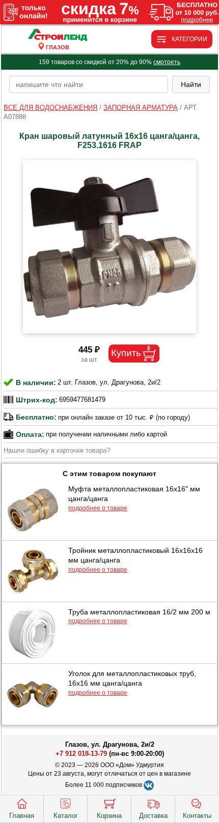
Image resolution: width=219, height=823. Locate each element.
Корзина (109, 815)
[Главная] (57, 35)
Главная (21, 815)
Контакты (197, 815)
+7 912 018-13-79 (81, 753)
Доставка (153, 815)
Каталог (65, 815)
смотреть (166, 62)
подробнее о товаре (97, 508)
